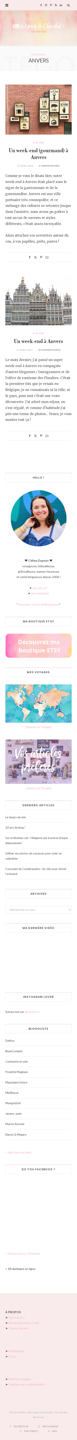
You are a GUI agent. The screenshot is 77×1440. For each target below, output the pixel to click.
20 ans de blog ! (15, 827)
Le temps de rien (15, 817)
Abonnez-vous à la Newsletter (39, 604)
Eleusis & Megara (16, 1134)
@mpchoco (32, 1012)
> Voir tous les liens (18, 1152)
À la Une (38, 142)
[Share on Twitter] (35, 257)
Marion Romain (14, 1124)
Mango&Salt (13, 1103)
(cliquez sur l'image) (38, 727)
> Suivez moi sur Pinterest (22, 1253)
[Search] (68, 5)
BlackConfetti (13, 1051)
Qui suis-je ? (17, 1317)
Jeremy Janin (13, 1113)
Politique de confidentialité (27, 1384)
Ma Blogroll (16, 1351)
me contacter (40, 593)
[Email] (47, 257)
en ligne (22, 1269)
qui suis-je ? (40, 588)
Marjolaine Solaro (16, 1082)
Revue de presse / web (24, 1323)
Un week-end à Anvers (38, 341)
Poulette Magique (16, 1072)
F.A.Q (12, 1356)
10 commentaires (49, 350)
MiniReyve (11, 1092)
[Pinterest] (41, 257)
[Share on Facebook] (30, 257)
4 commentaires (49, 165)
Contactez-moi (18, 1328)
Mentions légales (20, 1379)
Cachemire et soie (16, 1061)
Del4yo (10, 1040)
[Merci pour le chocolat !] (38, 28)
